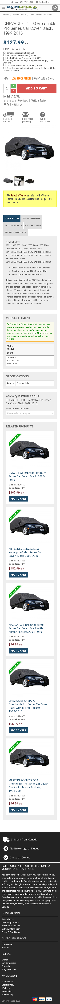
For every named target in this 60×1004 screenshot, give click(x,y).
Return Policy (8, 919)
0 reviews (23, 100)
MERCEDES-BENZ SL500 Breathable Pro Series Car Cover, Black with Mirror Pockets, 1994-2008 (28, 785)
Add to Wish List (14, 104)
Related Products (15, 232)
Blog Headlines (9, 969)
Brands (5, 960)
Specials (6, 966)
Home (6, 14)
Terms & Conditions (11, 932)
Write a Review (38, 100)
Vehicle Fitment (31, 218)
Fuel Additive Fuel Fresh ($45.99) (21, 55)
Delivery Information (11, 929)
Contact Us (43, 2)
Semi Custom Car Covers (41, 14)
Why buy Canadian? (11, 925)
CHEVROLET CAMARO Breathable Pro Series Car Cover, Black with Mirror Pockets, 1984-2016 (28, 706)
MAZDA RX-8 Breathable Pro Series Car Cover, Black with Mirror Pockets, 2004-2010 (26, 628)
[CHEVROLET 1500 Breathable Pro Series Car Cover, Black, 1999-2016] (30, 149)
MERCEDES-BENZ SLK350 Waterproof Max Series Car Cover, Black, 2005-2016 (25, 552)
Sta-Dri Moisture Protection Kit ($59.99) (24, 58)
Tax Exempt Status (10, 922)
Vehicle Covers (19, 14)
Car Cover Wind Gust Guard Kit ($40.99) (24, 65)
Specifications (13, 225)
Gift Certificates (9, 963)
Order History (8, 985)
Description (12, 218)
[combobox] (30, 413)
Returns (5, 947)
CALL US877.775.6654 (45, 120)
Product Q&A (33, 225)
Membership (7, 994)
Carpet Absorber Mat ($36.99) (20, 53)
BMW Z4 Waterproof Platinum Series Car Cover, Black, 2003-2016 (27, 476)
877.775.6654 (28, 2)
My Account (7, 981)
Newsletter (7, 991)
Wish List (6, 988)
